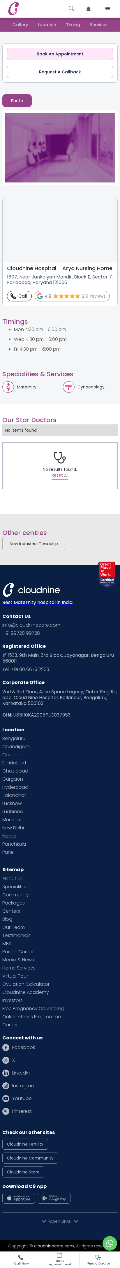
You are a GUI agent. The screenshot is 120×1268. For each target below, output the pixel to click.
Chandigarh (16, 746)
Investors (12, 1000)
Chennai (12, 754)
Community (15, 895)
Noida (9, 836)
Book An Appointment (60, 54)
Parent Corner (18, 951)
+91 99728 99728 (21, 633)
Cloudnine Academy (25, 992)
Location (47, 25)
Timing (73, 25)
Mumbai (11, 819)
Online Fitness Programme (31, 1016)
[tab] (17, 100)
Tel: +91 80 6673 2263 (25, 669)
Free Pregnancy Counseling (33, 1008)
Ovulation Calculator (26, 984)
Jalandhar (14, 795)
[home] (33, 8)
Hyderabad (15, 787)
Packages (13, 903)
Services (98, 25)
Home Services (19, 968)
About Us (12, 878)
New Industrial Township (34, 544)
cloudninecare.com (54, 1246)
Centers (11, 911)
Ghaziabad (15, 771)
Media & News (18, 960)
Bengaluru (13, 738)
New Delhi (13, 828)
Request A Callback (60, 72)
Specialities (15, 886)
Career (10, 1025)
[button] (107, 8)
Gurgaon (12, 779)
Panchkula (14, 844)
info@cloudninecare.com (31, 625)
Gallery (20, 25)
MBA (7, 943)
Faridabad (14, 763)
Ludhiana (12, 811)
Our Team (13, 927)
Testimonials (16, 935)
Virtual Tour (15, 976)
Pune (8, 852)
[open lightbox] (60, 147)
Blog (7, 919)
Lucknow (12, 803)
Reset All (60, 475)
